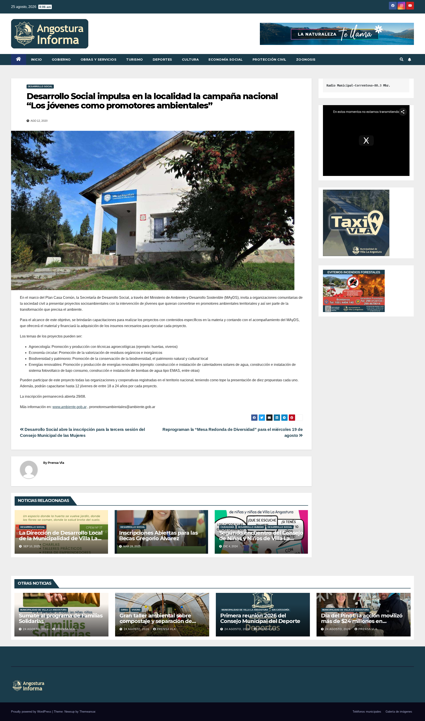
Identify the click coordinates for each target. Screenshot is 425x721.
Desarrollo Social (40, 86)
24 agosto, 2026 (36, 629)
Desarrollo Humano (251, 527)
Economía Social (226, 60)
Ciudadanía (227, 527)
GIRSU (124, 610)
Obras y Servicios (99, 60)
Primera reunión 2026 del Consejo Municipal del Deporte (260, 618)
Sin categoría (280, 610)
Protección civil (269, 60)
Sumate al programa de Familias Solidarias (60, 618)
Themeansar (87, 711)
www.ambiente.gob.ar (69, 407)
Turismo (134, 60)
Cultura (190, 60)
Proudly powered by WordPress (31, 711)
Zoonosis (306, 60)
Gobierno (61, 60)
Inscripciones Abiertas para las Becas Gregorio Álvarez (158, 536)
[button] (401, 59)
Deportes (162, 60)
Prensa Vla (56, 463)
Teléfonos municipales (367, 711)
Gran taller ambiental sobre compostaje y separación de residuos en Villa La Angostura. (159, 621)
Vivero (136, 610)
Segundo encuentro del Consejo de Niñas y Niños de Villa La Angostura (261, 538)
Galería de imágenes (399, 711)
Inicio (36, 60)
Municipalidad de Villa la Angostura (43, 610)
